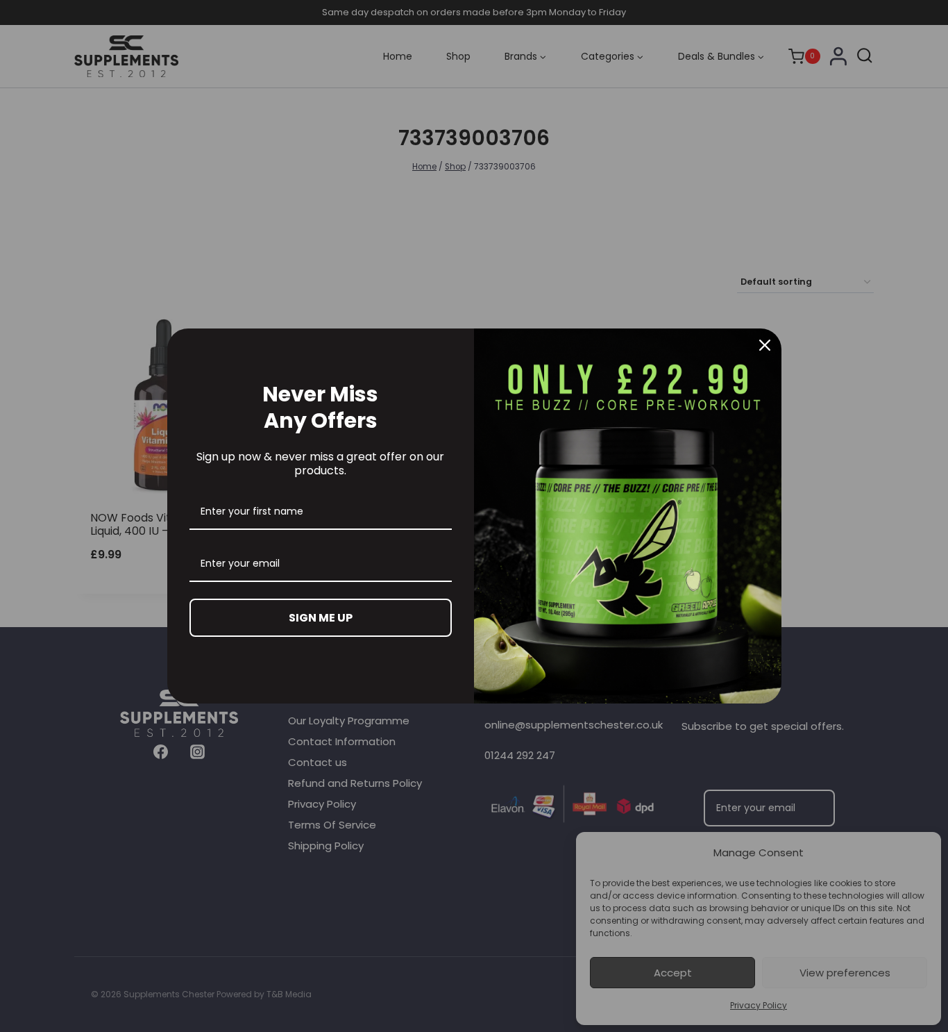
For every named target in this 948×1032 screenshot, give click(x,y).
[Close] (764, 345)
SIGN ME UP (321, 618)
